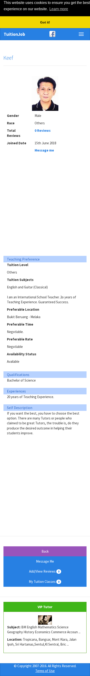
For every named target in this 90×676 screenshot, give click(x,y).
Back (45, 551)
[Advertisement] (45, 205)
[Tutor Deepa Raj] (45, 620)
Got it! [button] (45, 22)
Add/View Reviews (44, 571)
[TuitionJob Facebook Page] (45, 34)
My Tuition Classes (44, 581)
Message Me (45, 561)
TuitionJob (14, 34)
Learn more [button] (58, 9)
